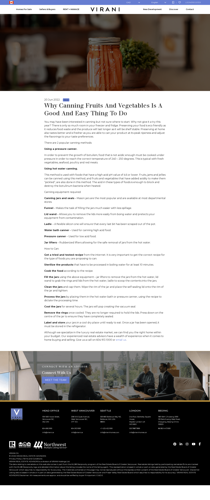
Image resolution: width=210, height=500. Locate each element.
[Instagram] (187, 444)
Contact (190, 9)
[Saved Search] (173, 2)
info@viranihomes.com (109, 432)
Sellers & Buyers (47, 9)
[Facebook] (200, 444)
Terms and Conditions (32, 459)
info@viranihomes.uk (138, 432)
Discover (173, 9)
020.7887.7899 (134, 428)
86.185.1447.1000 (164, 428)
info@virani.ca (48, 432)
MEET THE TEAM (55, 380)
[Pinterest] (174, 444)
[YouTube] (194, 444)
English (154, 2)
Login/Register (193, 2)
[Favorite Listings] (179, 2)
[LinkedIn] (180, 444)
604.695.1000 (47, 428)
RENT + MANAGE (71, 9)
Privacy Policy (15, 459)
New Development (152, 9)
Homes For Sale (24, 9)
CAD (128, 2)
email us (121, 339)
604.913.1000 (76, 428)
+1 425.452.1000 (106, 428)
